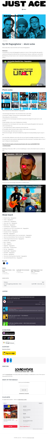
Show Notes (5, 278)
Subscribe (37, 304)
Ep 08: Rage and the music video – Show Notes (37, 270)
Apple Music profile (22, 399)
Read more (4, 51)
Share (43, 304)
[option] (24, 309)
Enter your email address (24, 382)
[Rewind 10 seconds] (7, 302)
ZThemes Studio (30, 437)
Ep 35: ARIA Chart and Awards (23, 270)
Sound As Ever (9, 374)
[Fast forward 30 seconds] (13, 302)
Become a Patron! (6, 349)
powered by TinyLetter (24, 393)
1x (10, 302)
